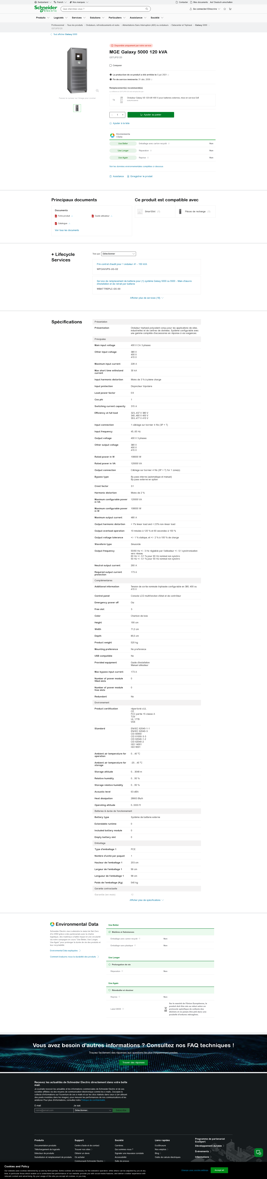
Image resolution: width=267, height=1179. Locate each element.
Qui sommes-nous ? (124, 1149)
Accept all (219, 1170)
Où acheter (80, 1157)
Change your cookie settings (194, 1170)
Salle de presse (122, 1161)
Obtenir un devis (82, 1153)
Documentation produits (45, 1145)
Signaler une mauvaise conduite (129, 1153)
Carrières (119, 1145)
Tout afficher (65, 34)
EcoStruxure (160, 1145)
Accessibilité (120, 1157)
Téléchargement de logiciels (47, 1149)
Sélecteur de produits (44, 1153)
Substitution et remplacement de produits (53, 1157)
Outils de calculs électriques (168, 1157)
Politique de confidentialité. (93, 1100)
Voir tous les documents (67, 230)
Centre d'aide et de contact (87, 1145)
